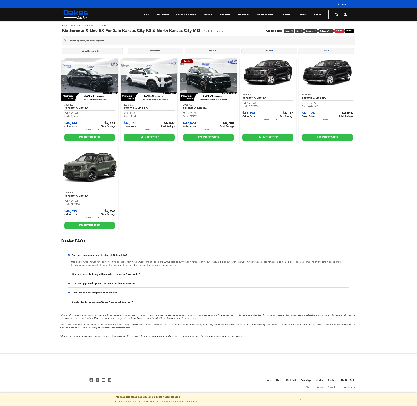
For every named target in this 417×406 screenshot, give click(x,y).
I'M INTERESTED (89, 137)
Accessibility (349, 387)
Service (319, 380)
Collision (285, 15)
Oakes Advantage (186, 15)
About (317, 15)
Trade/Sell (243, 15)
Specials (207, 15)
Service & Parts (264, 15)
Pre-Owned (162, 15)
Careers (302, 15)
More (88, 130)
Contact (332, 380)
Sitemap (319, 387)
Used (278, 380)
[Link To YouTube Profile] (104, 379)
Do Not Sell (347, 380)
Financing (225, 15)
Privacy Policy (333, 387)
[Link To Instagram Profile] (109, 379)
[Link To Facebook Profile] (92, 379)
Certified (291, 380)
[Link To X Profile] (98, 379)
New (146, 15)
